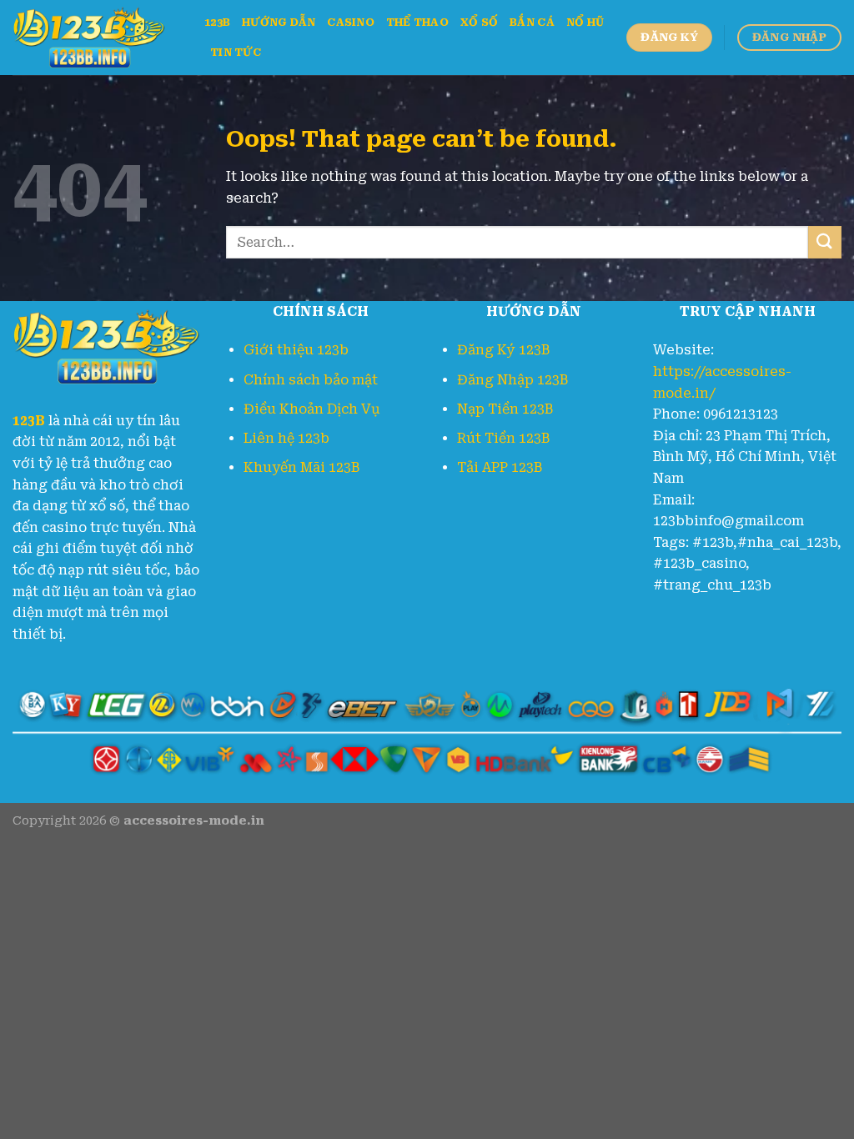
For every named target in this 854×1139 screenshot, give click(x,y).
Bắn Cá (532, 22)
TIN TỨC (235, 52)
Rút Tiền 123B (503, 438)
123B (217, 22)
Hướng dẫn (278, 22)
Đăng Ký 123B (503, 350)
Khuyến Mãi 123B (301, 467)
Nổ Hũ (585, 22)
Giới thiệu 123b (296, 350)
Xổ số (479, 22)
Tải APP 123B (499, 467)
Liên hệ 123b (286, 438)
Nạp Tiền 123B (505, 409)
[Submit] (824, 242)
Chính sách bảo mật (311, 380)
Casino (350, 22)
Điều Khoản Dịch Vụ (312, 409)
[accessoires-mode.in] (96, 37)
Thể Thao (417, 22)
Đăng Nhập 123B (512, 380)
